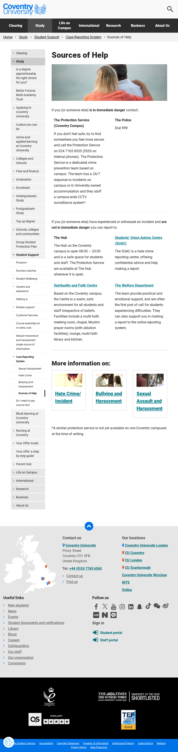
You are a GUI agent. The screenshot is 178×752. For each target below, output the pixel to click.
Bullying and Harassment (25, 384)
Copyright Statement (68, 743)
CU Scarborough (138, 568)
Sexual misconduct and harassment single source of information (27, 342)
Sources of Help (27, 393)
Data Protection (98, 747)
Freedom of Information (96, 743)
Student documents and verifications (36, 623)
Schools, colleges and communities (27, 232)
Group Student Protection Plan (26, 244)
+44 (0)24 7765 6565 (85, 568)
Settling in (22, 299)
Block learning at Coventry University (27, 418)
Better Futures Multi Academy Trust (26, 95)
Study (39, 26)
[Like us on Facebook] (96, 608)
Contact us (74, 576)
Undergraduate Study (26, 198)
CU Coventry (134, 553)
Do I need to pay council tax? (25, 403)
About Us (162, 26)
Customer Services (27, 315)
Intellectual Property (123, 743)
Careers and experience (23, 289)
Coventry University (81, 545)
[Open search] (170, 9)
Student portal (111, 633)
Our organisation (21, 658)
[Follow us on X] (105, 606)
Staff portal (109, 640)
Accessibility (46, 743)
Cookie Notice (145, 743)
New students (18, 605)
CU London (133, 560)
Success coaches (26, 270)
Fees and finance (27, 171)
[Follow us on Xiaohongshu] (96, 615)
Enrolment (23, 187)
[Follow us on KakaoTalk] (113, 615)
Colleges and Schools (24, 161)
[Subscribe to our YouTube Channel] (113, 608)
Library (13, 629)
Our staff (15, 652)
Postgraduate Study (25, 211)
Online (127, 590)
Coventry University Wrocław (144, 575)
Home (7, 37)
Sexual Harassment (29, 368)
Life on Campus (64, 25)
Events (13, 617)
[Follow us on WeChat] (157, 606)
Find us (72, 582)
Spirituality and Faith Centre (75, 285)
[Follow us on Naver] (105, 615)
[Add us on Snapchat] (139, 608)
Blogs (12, 634)
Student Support (46, 37)
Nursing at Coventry (23, 433)
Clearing (15, 26)
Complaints (17, 663)
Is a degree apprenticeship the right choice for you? (26, 76)
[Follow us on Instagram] (122, 608)
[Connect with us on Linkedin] (131, 608)
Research (113, 26)
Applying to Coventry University (23, 112)
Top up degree (25, 221)
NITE (126, 582)
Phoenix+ (21, 262)
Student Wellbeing (26, 278)
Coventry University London (146, 545)
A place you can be (26, 127)
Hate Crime (25, 375)
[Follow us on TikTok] (148, 606)
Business (138, 26)
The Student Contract (24, 743)
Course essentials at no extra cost (28, 325)
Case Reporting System (83, 37)
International (89, 26)
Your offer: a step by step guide (27, 454)
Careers (14, 640)
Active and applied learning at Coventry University (26, 143)
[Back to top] (89, 526)
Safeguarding (18, 646)
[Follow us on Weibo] (166, 606)
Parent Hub (23, 464)
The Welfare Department (134, 285)
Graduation (23, 179)
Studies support (25, 307)
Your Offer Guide (27, 443)
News (12, 611)
